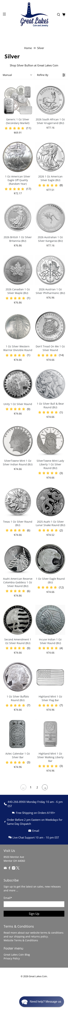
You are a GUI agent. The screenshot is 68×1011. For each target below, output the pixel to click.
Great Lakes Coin (38, 976)
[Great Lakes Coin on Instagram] (13, 868)
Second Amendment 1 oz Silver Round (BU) (17, 641)
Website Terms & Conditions (21, 940)
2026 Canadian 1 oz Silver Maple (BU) (18, 291)
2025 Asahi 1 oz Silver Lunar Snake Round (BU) (50, 523)
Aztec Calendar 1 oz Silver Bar (17, 755)
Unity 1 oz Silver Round (17, 404)
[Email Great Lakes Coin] (5, 868)
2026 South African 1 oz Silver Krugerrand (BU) (50, 121)
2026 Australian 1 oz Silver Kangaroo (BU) (50, 239)
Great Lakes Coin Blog (17, 954)
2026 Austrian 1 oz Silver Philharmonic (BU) (50, 291)
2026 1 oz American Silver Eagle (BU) (50, 178)
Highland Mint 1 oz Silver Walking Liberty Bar (50, 757)
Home (28, 48)
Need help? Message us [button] (45, 1001)
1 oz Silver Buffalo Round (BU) (18, 698)
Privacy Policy (12, 958)
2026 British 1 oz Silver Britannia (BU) (18, 239)
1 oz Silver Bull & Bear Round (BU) (50, 405)
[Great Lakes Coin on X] (17, 868)
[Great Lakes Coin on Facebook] (9, 868)
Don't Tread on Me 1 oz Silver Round (50, 348)
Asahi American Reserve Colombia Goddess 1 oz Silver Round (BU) (17, 582)
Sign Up (34, 914)
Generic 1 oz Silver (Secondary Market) (17, 121)
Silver (40, 48)
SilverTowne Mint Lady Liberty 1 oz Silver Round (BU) (50, 464)
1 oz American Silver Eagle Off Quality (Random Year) (17, 180)
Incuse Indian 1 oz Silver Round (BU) (50, 641)
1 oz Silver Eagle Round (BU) (50, 580)
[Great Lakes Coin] (34, 14)
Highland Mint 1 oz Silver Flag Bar (50, 698)
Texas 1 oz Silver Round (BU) (17, 523)
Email (8, 898)
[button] (41, 1001)
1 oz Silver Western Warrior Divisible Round (17, 348)
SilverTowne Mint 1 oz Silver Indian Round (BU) (17, 462)
